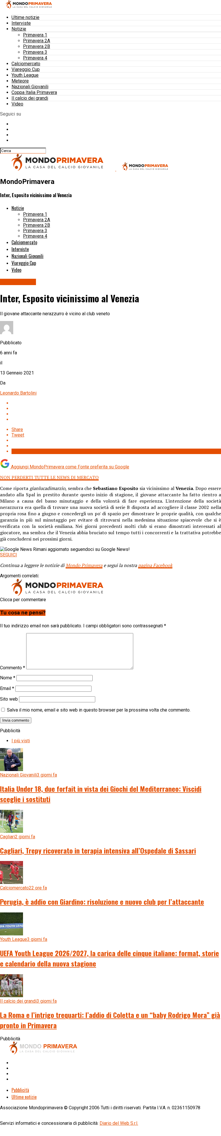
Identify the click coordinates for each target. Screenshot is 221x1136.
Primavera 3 (35, 52)
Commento (12, 667)
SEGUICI (8, 555)
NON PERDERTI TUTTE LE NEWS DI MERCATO (49, 477)
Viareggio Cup (26, 69)
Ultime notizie (25, 17)
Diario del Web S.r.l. (119, 1123)
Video (17, 104)
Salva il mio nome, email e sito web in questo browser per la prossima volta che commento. (98, 710)
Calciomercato (26, 63)
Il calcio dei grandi (30, 98)
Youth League (25, 75)
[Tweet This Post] (116, 408)
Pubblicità (20, 1090)
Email (7, 688)
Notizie (19, 29)
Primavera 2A (36, 40)
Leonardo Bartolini (18, 393)
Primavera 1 (35, 35)
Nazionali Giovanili (30, 86)
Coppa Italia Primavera (34, 92)
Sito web (9, 699)
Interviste (21, 23)
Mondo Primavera (84, 565)
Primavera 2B (36, 46)
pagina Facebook (155, 565)
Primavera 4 (35, 58)
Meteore (20, 81)
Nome (7, 678)
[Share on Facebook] (116, 403)
